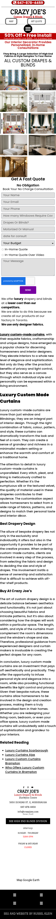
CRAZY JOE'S (28, 12)
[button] (28, 28)
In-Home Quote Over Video (24, 255)
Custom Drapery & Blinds (28, 16)
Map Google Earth (28, 880)
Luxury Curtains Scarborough (26, 750)
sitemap (28, 828)
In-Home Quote (16, 249)
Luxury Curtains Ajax (20, 755)
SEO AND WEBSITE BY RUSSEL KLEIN (28, 913)
